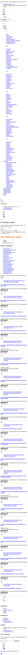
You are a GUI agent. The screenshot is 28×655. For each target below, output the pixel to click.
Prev (4, 597)
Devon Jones (9, 74)
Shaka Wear (9, 141)
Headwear (8, 167)
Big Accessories (10, 55)
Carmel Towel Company (12, 59)
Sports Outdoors (10, 180)
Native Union (9, 119)
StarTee (8, 144)
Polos (7, 178)
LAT (7, 108)
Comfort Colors (9, 65)
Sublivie (8, 145)
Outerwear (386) (7, 253)
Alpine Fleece (9, 36)
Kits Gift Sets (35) (7, 271)
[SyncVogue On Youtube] (4, 14)
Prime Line (8, 128)
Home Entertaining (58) (8, 269)
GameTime (8, 84)
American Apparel (10, 39)
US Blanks (8, 158)
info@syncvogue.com (8, 4)
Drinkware (8, 165)
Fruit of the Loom (10, 83)
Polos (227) (6, 255)
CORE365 (8, 68)
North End (8, 123)
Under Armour (9, 157)
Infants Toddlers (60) (8, 268)
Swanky (8, 147)
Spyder (8, 143)
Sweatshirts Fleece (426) (9, 252)
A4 (7, 34)
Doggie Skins (9, 76)
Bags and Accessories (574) (9, 249)
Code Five (8, 63)
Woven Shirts (9, 187)
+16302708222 (6, 630)
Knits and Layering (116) (9, 260)
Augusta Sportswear (11, 41)
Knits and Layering (10, 174)
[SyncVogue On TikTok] (3, 11)
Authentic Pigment (10, 43)
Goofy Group (9, 88)
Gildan (7, 87)
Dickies (8, 75)
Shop (4, 27)
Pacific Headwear (10, 125)
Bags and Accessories (11, 162)
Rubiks (8, 134)
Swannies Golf (9, 148)
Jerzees (8, 103)
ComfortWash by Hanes (11, 67)
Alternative (8, 38)
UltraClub (8, 156)
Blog (4, 194)
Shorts (7, 179)
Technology (9, 184)
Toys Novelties (9, 185)
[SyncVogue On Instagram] (3, 10)
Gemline (8, 85)
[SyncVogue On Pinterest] (3, 13)
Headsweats (9, 98)
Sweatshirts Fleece (10, 181)
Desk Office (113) (7, 261)
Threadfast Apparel (10, 152)
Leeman (8, 109)
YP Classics (9, 160)
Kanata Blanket (9, 105)
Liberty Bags (9, 110)
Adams (8, 35)
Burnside (8, 58)
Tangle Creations (10, 149)
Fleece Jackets (9, 166)
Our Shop (5, 618)
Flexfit (7, 81)
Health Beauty (9, 169)
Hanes (7, 94)
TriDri (7, 154)
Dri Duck (8, 78)
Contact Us (6, 619)
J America (8, 101)
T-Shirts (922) (6, 248)
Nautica (8, 120)
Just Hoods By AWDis (11, 104)
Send (16, 230)
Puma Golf (8, 131)
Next (4, 600)
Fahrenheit (8, 80)
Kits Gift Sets (9, 172)
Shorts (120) (6, 258)
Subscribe (17, 640)
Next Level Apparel (10, 121)
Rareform (8, 133)
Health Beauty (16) (7, 273)
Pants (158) (6, 256)
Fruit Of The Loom (7, 610)
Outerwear (8, 175)
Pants (7, 176)
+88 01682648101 (7, 208)
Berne (7, 54)
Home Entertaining (10, 170)
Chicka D (8, 61)
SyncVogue (3, 651)
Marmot (8, 112)
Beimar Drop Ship (10, 51)
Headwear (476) (7, 251)
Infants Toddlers (10, 171)
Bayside (8, 50)
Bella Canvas (9, 52)
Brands (5, 28)
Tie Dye (8, 153)
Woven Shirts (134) (7, 257)
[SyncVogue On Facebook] (3, 9)
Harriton (8, 96)
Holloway (8, 99)
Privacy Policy (6, 620)
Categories (5, 161)
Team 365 (8, 150)
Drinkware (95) (6, 262)
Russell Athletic (9, 136)
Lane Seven (9, 107)
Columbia (8, 64)
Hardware (8, 95)
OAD (7, 124)
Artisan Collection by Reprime (13, 40)
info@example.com (7, 209)
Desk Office (9, 163)
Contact (5, 193)
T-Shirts (8, 183)
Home (4, 25)
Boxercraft (8, 56)
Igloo (7, 100)
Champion (8, 60)
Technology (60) (7, 266)
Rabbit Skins (9, 132)
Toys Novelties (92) (7, 264)
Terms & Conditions (8, 622)
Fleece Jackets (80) (7, 265)
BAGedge (8, 49)
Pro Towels (8, 129)
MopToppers (9, 113)
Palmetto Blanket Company (12, 127)
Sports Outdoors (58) (8, 270)
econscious (8, 79)
